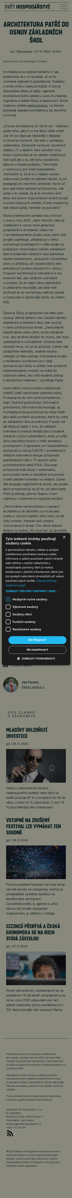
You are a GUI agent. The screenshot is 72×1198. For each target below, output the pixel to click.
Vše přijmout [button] (37, 640)
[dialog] (36, 599)
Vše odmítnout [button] (37, 650)
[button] (36, 591)
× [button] (64, 537)
